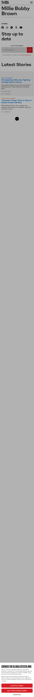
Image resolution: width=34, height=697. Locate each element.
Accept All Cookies (17, 685)
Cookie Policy (17, 694)
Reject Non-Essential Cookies (17, 690)
